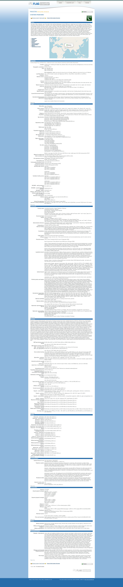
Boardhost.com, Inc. (48, 579)
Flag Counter (39, 3)
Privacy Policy (41, 579)
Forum (87, 2)
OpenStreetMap (85, 57)
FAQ (80, 2)
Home (60, 2)
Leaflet (79, 57)
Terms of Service (35, 579)
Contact (30, 579)
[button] (72, 44)
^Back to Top (32, 102)
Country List (70, 2)
